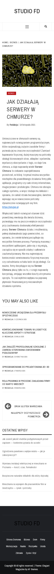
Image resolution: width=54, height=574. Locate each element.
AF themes (33, 569)
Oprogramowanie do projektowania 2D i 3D (25, 366)
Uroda (42, 546)
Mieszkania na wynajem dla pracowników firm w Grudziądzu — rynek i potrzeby (24, 486)
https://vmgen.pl (10, 207)
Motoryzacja (11, 546)
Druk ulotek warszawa (28, 406)
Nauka (23, 546)
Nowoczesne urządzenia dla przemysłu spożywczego (24, 314)
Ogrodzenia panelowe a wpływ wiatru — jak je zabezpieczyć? (23, 453)
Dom (35, 539)
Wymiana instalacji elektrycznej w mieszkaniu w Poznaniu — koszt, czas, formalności (24, 465)
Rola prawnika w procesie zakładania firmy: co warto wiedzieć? (26, 382)
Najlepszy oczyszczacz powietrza (25, 414)
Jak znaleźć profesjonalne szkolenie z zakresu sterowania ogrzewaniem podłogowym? (24, 350)
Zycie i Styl (31, 553)
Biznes (11, 93)
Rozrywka (33, 546)
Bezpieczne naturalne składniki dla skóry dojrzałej (25, 475)
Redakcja (14, 124)
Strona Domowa (13, 539)
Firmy (42, 539)
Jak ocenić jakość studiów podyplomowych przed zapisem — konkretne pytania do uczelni (25, 441)
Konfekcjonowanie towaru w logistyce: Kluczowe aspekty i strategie (24, 331)
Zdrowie (19, 553)
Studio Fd (27, 11)
